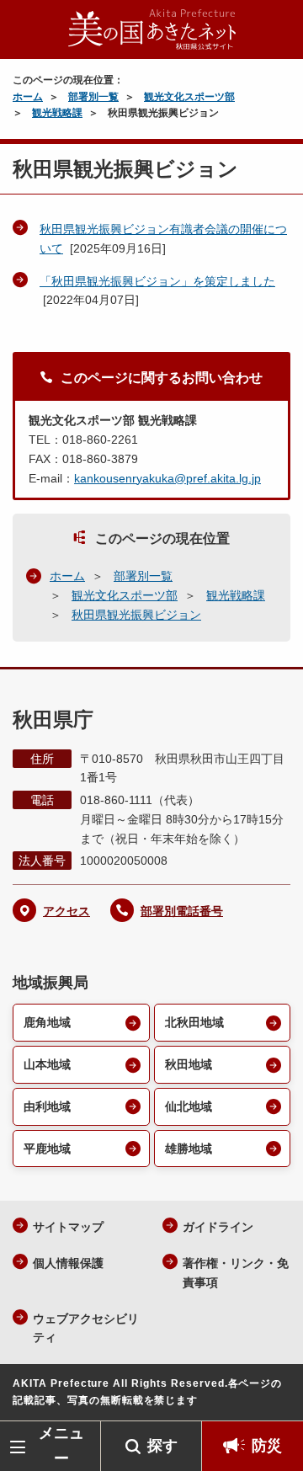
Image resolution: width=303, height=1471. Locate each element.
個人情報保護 (68, 1263)
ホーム (28, 97)
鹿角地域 (47, 1022)
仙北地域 (188, 1106)
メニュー (61, 1445)
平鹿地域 (47, 1148)
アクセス (66, 911)
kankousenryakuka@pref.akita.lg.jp (167, 478)
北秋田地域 (194, 1022)
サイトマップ (68, 1227)
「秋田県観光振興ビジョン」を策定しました (157, 281)
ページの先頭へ (273, 1395)
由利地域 (47, 1106)
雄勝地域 (188, 1148)
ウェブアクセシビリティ (86, 1328)
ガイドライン (218, 1227)
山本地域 (47, 1064)
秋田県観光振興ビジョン (136, 614)
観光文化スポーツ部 (189, 97)
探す (162, 1445)
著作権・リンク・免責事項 (236, 1272)
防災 (267, 1445)
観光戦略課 (57, 113)
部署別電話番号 (182, 911)
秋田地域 (188, 1064)
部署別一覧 (93, 97)
